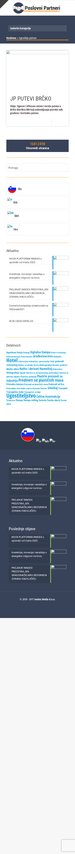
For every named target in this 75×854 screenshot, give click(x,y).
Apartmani (11, 352)
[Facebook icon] (37, 604)
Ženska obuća (53, 400)
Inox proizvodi (57, 361)
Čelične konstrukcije (48, 396)
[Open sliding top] (4, 4)
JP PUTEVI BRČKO (30, 98)
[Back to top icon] (67, 846)
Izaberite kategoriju (20, 28)
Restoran (36, 388)
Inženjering (12, 365)
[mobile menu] (70, 7)
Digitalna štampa (40, 352)
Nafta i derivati (29, 368)
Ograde (23, 372)
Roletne (44, 388)
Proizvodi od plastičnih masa (36, 384)
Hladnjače (57, 356)
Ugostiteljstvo (21, 395)
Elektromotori (26, 356)
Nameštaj (46, 368)
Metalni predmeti (60, 365)
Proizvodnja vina (13, 388)
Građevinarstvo (43, 356)
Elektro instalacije (58, 352)
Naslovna (11, 38)
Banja (20, 352)
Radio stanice (26, 388)
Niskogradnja (12, 372)
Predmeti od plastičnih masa (40, 380)
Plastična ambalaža (29, 376)
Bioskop (26, 352)
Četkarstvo (10, 400)
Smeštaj (53, 387)
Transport (63, 388)
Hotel (12, 360)
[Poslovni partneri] (37, 7)
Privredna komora (14, 384)
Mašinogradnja (45, 365)
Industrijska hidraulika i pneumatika (33, 361)
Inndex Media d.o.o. (44, 599)
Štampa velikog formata (34, 400)
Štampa (19, 400)
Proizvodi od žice (56, 384)
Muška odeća (12, 369)
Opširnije (61, 122)
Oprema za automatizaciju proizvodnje (42, 372)
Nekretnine (57, 369)
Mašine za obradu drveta (28, 365)
